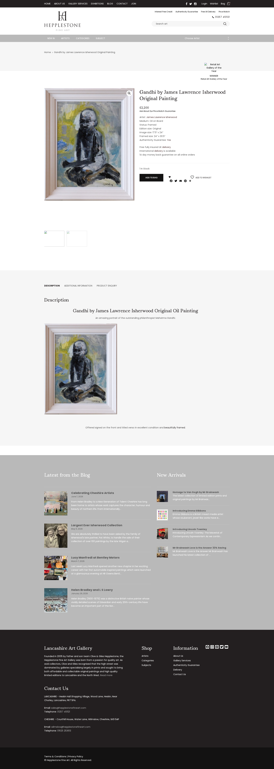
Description (52, 285)
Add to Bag (151, 178)
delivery (166, 147)
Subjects (146, 665)
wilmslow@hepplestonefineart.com (70, 726)
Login (204, 3)
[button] (129, 93)
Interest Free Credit (163, 11)
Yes (169, 140)
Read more (106, 675)
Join (133, 3)
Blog (110, 3)
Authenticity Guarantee (187, 11)
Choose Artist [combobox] (192, 38)
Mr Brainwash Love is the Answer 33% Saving (199, 547)
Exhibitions (97, 3)
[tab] (52, 285)
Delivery (177, 669)
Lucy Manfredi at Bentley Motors (95, 557)
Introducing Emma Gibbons (189, 510)
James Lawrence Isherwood (161, 117)
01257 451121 (222, 17)
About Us (59, 3)
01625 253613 (64, 730)
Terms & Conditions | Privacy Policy (63, 756)
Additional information (78, 285)
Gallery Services (78, 3)
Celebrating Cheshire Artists (92, 493)
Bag (223, 3)
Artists (65, 38)
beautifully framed (174, 427)
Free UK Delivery (208, 11)
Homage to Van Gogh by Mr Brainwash (196, 492)
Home (47, 3)
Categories (82, 38)
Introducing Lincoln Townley (190, 529)
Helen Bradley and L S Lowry (92, 590)
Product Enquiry (107, 285)
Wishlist (214, 3)
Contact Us (179, 674)
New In (51, 38)
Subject (100, 38)
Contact (122, 3)
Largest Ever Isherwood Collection (96, 525)
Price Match (224, 11)
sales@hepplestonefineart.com (68, 707)
